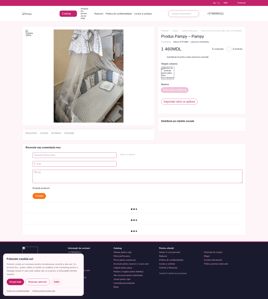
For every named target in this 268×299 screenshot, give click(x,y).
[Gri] (167, 73)
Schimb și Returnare (168, 268)
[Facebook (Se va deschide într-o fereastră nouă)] (32, 2)
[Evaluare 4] (69, 188)
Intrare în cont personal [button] (169, 252)
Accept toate (15, 282)
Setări (56, 282)
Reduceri (98, 13)
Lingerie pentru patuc (123, 268)
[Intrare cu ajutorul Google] (143, 155)
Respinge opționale (37, 282)
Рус (219, 3)
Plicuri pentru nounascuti (125, 260)
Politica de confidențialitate (119, 13)
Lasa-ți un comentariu (200, 42)
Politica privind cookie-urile (216, 264)
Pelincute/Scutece (122, 256)
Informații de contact (213, 252)
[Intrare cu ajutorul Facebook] (138, 155)
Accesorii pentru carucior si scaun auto (131, 264)
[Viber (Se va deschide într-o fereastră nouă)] (36, 2)
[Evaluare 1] (54, 188)
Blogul (207, 256)
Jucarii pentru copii (122, 279)
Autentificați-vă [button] (173, 57)
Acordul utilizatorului (213, 260)
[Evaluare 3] (64, 188)
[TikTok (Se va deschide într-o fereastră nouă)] (28, 2)
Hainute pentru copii (122, 252)
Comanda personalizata (124, 283)
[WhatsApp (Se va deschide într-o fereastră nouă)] (41, 2)
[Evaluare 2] (59, 188)
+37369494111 (215, 13)
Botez (116, 287)
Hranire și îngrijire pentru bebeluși (128, 271)
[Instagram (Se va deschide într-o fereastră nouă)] (23, 2)
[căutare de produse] (195, 13)
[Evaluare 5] (74, 188)
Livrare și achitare (143, 13)
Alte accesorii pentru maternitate (128, 275)
